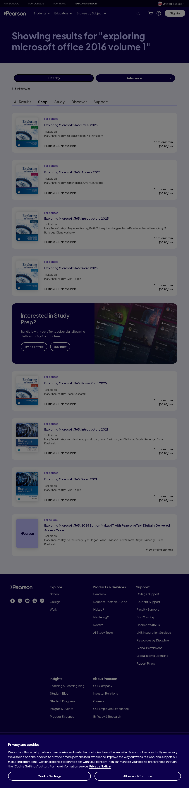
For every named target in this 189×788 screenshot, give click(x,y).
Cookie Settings (49, 776)
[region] (94, 761)
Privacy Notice (100, 766)
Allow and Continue (137, 776)
